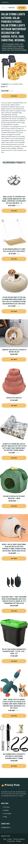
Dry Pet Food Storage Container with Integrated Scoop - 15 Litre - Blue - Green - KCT (14, 651)
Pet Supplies (7, 813)
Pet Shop (22, 8)
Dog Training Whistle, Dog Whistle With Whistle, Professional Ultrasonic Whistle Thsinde (14, 756)
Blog (5, 817)
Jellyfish (6, 810)
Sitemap (18, 841)
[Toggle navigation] (3, 7)
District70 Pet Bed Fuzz (14, 398)
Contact (9, 839)
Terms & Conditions (19, 839)
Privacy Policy (11, 841)
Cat (10, 84)
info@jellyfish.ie (5, 2)
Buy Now (14, 96)
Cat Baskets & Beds (17, 84)
